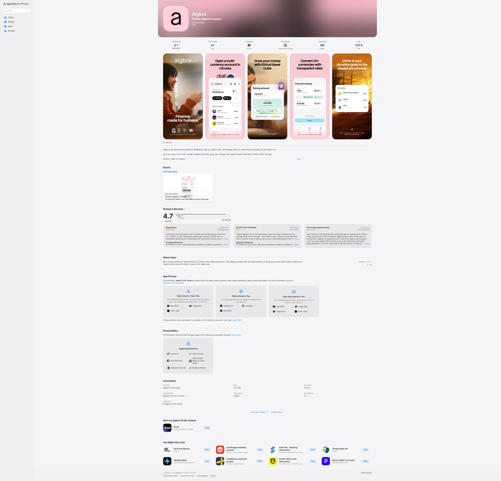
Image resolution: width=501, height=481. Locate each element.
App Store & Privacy (187, 476)
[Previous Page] (160, 96)
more (299, 159)
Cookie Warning (202, 476)
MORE (226, 239)
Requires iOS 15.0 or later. (173, 396)
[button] (16, 17)
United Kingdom (366, 473)
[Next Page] (374, 96)
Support (213, 476)
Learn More (237, 320)
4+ (305, 396)
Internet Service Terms (170, 476)
